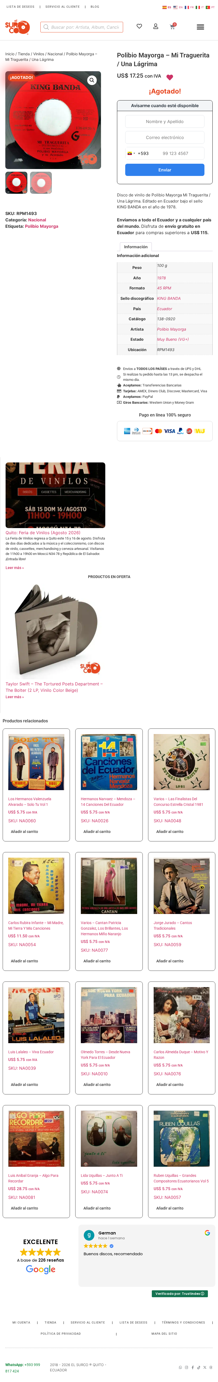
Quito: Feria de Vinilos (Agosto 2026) (43, 532)
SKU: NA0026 (108, 810)
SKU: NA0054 (36, 934)
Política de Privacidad (61, 1333)
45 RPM (164, 288)
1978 (161, 278)
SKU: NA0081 (33, 1186)
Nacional (55, 54)
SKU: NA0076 (181, 1063)
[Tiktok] (198, 1367)
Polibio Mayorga (41, 226)
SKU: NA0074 (102, 1183)
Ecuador (164, 308)
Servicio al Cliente (62, 7)
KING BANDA (169, 298)
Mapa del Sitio (164, 1333)
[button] (200, 27)
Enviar (164, 169)
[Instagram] (186, 1367)
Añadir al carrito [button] (24, 831)
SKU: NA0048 (178, 810)
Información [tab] (136, 246)
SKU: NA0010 (105, 1063)
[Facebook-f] (192, 1367)
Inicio (9, 54)
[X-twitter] (205, 1367)
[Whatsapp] (180, 1367)
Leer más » (15, 568)
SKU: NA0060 (29, 810)
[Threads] (211, 1367)
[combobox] (137, 153)
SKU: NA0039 (31, 1060)
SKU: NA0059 (173, 934)
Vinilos (38, 54)
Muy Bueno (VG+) (173, 339)
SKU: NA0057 (181, 1186)
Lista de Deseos (21, 7)
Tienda (24, 54)
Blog (95, 7)
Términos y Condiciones (183, 1322)
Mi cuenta (21, 1322)
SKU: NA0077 (104, 937)
